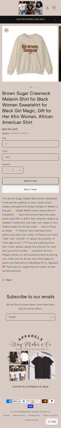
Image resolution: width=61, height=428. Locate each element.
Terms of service (50, 415)
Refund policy (19, 415)
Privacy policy (34, 415)
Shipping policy (32, 420)
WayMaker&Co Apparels (29, 412)
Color (5, 151)
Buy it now (30, 189)
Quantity (6, 164)
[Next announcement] (55, 19)
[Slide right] (37, 87)
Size (4, 138)
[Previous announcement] (5, 19)
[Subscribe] (51, 317)
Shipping (5, 133)
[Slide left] (24, 87)
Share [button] (9, 280)
